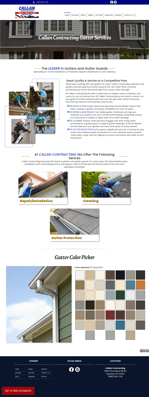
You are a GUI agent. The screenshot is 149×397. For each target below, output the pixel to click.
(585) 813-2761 (42, 2)
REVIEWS (118, 15)
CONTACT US (129, 15)
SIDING (90, 15)
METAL (83, 15)
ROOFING (75, 15)
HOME (67, 15)
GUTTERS (99, 15)
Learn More (43, 196)
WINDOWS (109, 15)
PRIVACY (44, 377)
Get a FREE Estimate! (18, 391)
